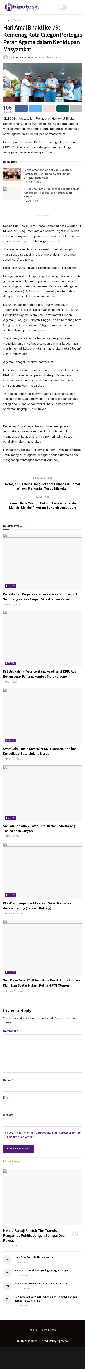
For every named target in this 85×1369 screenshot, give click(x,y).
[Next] (46, 213)
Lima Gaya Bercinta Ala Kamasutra (34, 1257)
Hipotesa (32, 1341)
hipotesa (62, 1341)
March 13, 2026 (13, 759)
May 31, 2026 (31, 201)
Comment (11, 1031)
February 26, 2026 (14, 913)
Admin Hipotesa (23, 57)
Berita (17, 20)
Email (8, 1097)
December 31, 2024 (50, 57)
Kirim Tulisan (49, 1329)
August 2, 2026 (33, 182)
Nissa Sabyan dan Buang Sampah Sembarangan (41, 1283)
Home (6, 20)
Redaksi (32, 1329)
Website (8, 1115)
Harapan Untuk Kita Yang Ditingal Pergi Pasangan (42, 1270)
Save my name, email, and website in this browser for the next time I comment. (44, 1135)
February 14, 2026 (14, 991)
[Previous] (39, 213)
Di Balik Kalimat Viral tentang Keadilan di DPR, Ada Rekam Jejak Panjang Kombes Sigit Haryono (52, 192)
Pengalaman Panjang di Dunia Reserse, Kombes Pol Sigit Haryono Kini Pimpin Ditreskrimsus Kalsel (48, 173)
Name (8, 1080)
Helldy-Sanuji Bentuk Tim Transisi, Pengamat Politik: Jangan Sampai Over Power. (34, 1235)
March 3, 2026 (12, 836)
